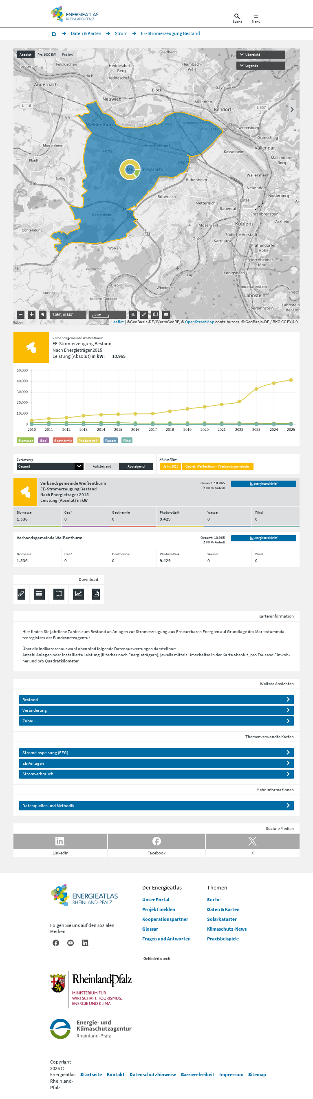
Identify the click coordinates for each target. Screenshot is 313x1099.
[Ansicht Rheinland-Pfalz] (43, 315)
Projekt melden (158, 909)
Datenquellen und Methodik (48, 805)
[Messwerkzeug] (133, 315)
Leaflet (117, 321)
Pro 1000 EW (46, 54)
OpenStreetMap (199, 321)
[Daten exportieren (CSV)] (39, 594)
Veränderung (34, 710)
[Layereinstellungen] (166, 315)
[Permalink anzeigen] (144, 315)
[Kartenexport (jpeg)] (155, 315)
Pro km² (68, 54)
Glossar (150, 929)
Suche (213, 899)
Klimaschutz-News (227, 929)
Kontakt (116, 1074)
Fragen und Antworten (166, 939)
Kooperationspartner (165, 919)
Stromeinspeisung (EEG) (45, 752)
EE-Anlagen (33, 763)
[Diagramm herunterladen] (78, 594)
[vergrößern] (32, 315)
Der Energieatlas (162, 887)
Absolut (25, 54)
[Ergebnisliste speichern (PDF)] (96, 594)
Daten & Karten (223, 909)
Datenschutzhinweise (153, 1074)
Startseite (91, 1074)
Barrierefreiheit (197, 1074)
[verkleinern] (21, 315)
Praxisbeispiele (223, 939)
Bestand (30, 699)
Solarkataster (222, 919)
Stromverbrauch (37, 774)
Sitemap (257, 1074)
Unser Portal (155, 899)
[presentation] (156, 186)
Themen (217, 887)
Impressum (231, 1074)
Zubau (28, 721)
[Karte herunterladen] (58, 594)
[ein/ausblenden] (293, 109)
